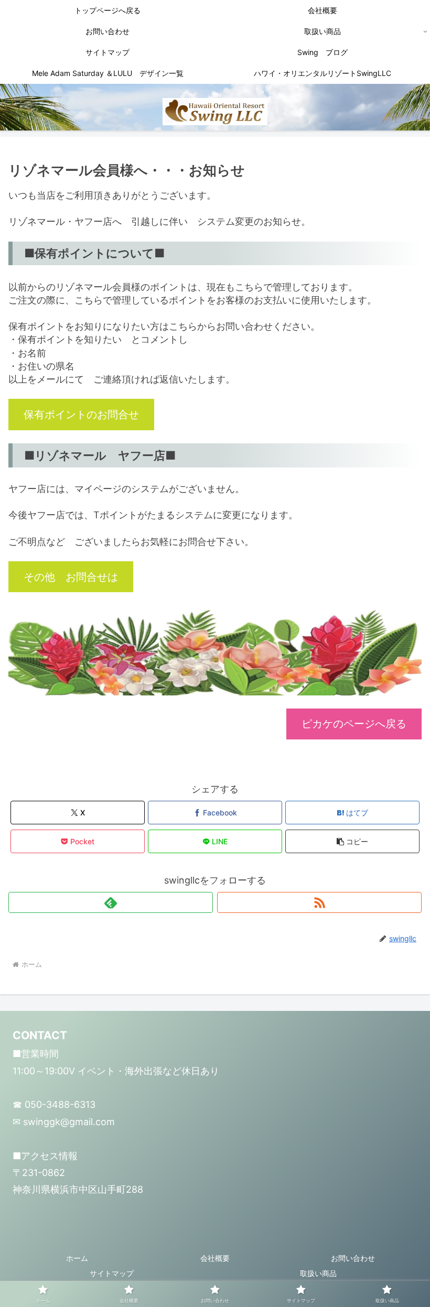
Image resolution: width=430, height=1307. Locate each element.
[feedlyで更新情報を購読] (110, 902)
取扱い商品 (318, 1273)
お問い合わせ (353, 1258)
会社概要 (215, 1258)
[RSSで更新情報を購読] (319, 902)
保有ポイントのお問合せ (81, 414)
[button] (352, 841)
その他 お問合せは (71, 576)
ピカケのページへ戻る (354, 723)
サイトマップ (112, 1273)
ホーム (77, 1258)
